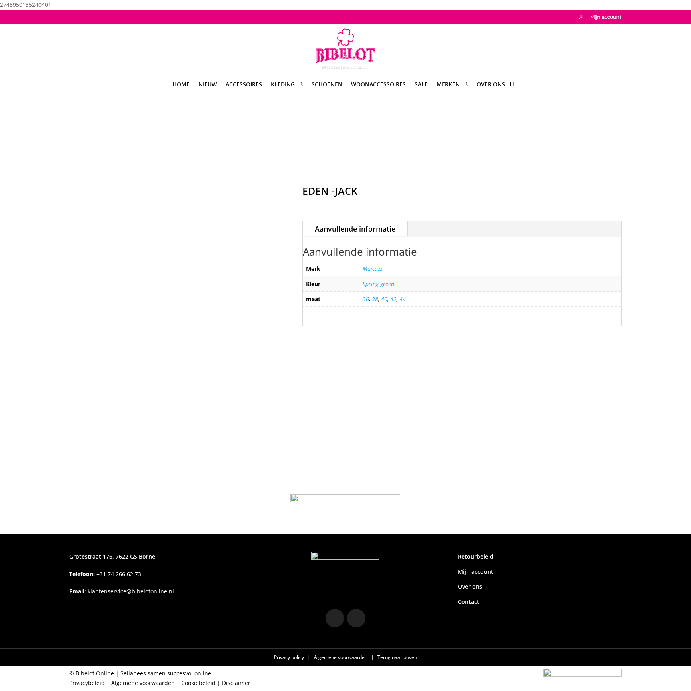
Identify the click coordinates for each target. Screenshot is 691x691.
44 (402, 299)
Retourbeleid (475, 556)
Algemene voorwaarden (341, 657)
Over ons (491, 84)
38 (375, 299)
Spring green (378, 284)
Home (181, 84)
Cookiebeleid (198, 683)
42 (393, 299)
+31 (105, 574)
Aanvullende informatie (355, 229)
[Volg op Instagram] (75, 16)
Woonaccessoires (378, 84)
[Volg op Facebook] (91, 16)
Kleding (283, 84)
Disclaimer (236, 683)
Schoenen (327, 84)
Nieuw (207, 84)
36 (366, 299)
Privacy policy (289, 657)
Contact (468, 601)
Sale (421, 84)
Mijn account (475, 571)
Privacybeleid (87, 683)
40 (384, 299)
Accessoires (244, 84)
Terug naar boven (397, 657)
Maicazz (373, 268)
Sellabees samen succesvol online (165, 673)
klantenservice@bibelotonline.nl (131, 591)
